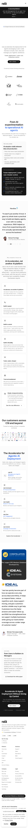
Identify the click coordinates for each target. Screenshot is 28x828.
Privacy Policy (9, 820)
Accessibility (18, 779)
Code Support (18, 761)
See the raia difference (13, 408)
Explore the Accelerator (13, 539)
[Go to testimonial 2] (13, 247)
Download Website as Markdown (14, 799)
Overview (4, 752)
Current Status (5, 768)
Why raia (4, 774)
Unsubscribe (18, 785)
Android (5, 746)
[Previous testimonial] (8, 247)
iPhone (5, 744)
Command (4, 756)
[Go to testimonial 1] (11, 247)
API (2, 765)
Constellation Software (10, 735)
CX (2, 754)
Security (4, 776)
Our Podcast (5, 789)
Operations (18, 756)
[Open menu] (25, 3)
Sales (16, 754)
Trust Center (5, 779)
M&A (16, 759)
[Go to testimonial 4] (17, 247)
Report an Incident (6, 785)
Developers (5, 787)
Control (4, 763)
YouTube (4, 792)
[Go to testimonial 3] (15, 247)
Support (17, 752)
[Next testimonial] (20, 247)
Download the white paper (15, 679)
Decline (6, 824)
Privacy (17, 774)
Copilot (3, 759)
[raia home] (4, 3)
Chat (3, 761)
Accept (13, 824)
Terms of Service (19, 776)
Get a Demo (12, 64)
